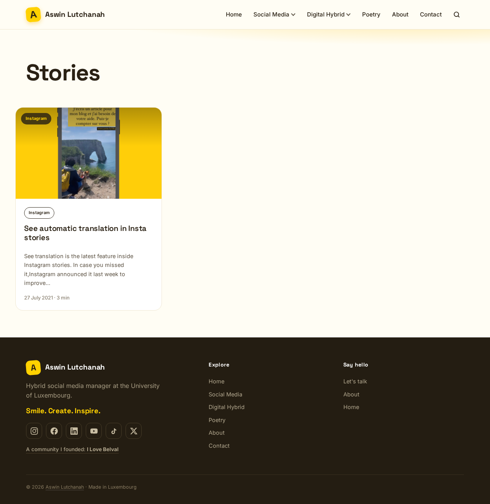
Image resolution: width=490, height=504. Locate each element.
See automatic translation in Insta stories (85, 232)
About (400, 14)
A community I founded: (72, 449)
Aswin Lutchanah (65, 487)
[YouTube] (94, 431)
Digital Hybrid (326, 14)
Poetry (371, 14)
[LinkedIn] (74, 431)
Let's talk (355, 381)
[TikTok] (114, 431)
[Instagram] (34, 431)
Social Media (271, 14)
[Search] (456, 14)
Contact (431, 14)
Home (234, 14)
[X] (134, 431)
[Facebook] (54, 431)
